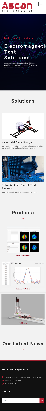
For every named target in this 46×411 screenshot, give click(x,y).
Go (42, 400)
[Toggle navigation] (41, 4)
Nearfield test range (17, 142)
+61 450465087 (10, 384)
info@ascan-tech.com (13, 380)
